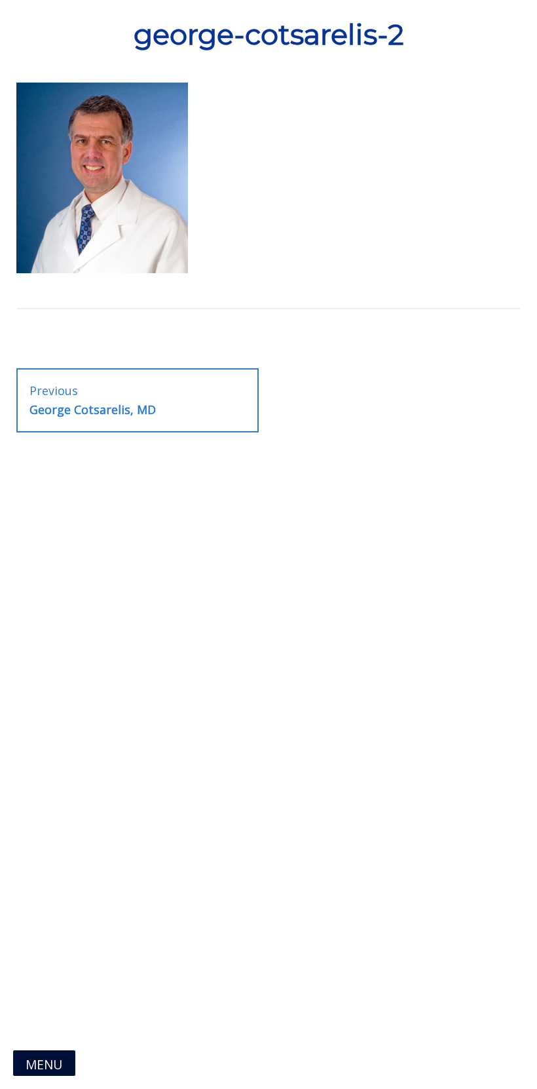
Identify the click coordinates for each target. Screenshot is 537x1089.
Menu (44, 1064)
